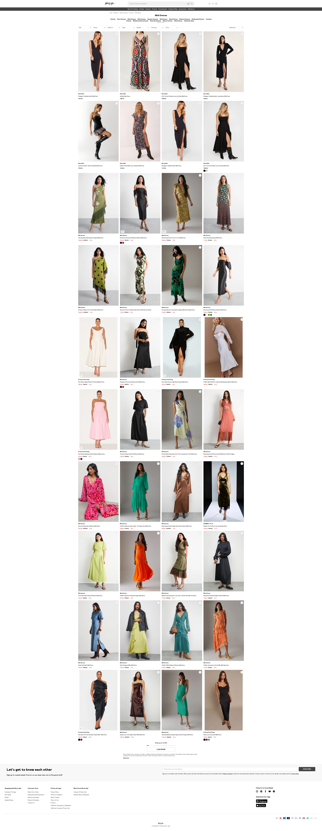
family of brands (227, 773)
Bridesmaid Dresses (198, 19)
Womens (116, 12)
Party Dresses (121, 19)
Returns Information (33, 800)
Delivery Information (33, 797)
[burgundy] (81, 740)
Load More (161, 749)
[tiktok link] (274, 791)
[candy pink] (79, 459)
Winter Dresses (168, 20)
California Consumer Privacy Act (60, 808)
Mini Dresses (142, 19)
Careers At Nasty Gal (80, 792)
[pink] (123, 243)
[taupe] (209, 740)
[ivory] (207, 315)
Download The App (10, 792)
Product (53, 803)
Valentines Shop (189, 20)
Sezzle (7, 797)
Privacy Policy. (295, 773)
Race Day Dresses (155, 20)
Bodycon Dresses (184, 19)
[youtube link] (270, 791)
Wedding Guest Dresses (140, 20)
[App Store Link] (261, 803)
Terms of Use (55, 800)
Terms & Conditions (56, 794)
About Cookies (55, 797)
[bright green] (211, 315)
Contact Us (31, 803)
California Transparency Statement (61, 805)
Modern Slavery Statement (81, 794)
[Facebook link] (265, 791)
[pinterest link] (261, 791)
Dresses (131, 12)
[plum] (81, 459)
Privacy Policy (55, 792)
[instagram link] (257, 791)
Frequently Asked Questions (36, 794)
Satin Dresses (173, 19)
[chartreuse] (209, 315)
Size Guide (8, 794)
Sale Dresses (178, 20)
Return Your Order (33, 792)
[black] (204, 171)
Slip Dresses (163, 19)
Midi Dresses (138, 12)
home (111, 12)
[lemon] (207, 171)
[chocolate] (123, 387)
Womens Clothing (124, 12)
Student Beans (9, 800)
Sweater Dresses (152, 19)
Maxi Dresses (132, 19)
